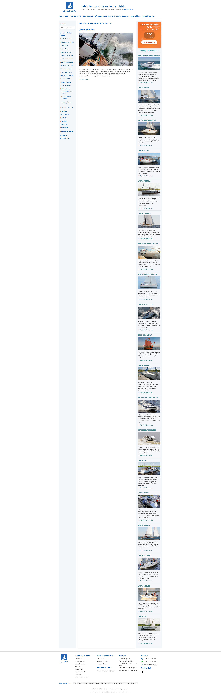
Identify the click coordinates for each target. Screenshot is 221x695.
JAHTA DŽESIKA (144, 181)
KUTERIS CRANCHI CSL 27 (148, 398)
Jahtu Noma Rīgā (66, 52)
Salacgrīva (114, 683)
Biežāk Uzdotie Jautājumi (82, 677)
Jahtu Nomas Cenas (80, 661)
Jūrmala (79, 683)
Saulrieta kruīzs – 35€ (67, 42)
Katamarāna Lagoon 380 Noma (106, 671)
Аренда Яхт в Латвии (124, 692)
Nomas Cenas (88, 16)
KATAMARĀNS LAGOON (147, 120)
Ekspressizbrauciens (67, 65)
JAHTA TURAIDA (144, 213)
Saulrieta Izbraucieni (80, 672)
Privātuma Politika (95, 692)
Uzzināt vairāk (84, 79)
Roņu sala (107, 683)
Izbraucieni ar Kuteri (102, 661)
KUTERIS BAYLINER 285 (147, 430)
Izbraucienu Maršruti (67, 107)
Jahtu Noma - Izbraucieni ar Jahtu (103, 6)
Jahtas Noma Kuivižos (67, 62)
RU (153, 16)
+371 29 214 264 (65, 138)
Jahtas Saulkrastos (66, 59)
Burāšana (64, 117)
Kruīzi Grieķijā (65, 114)
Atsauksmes (64, 127)
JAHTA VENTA (143, 493)
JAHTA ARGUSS (144, 586)
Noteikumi (64, 121)
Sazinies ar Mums (112, 692)
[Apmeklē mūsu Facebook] (142, 671)
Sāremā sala (134, 683)
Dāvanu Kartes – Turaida (67, 97)
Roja (102, 683)
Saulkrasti (91, 683)
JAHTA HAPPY (143, 88)
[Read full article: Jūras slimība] (106, 49)
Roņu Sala (64, 111)
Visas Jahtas (76, 16)
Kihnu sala (126, 683)
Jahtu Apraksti (114, 16)
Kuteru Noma (65, 49)
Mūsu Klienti (64, 124)
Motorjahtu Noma (66, 69)
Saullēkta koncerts (66, 39)
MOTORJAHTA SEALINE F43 (148, 244)
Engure (85, 683)
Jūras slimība (86, 29)
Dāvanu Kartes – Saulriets (67, 103)
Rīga (74, 683)
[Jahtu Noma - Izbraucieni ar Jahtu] (69, 658)
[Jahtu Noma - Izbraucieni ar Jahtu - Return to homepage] (69, 7)
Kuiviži (120, 683)
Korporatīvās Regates (67, 75)
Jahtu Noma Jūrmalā (67, 55)
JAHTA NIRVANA (144, 365)
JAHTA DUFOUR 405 (145, 304)
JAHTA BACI (142, 460)
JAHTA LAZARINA (145, 555)
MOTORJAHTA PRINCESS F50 (149, 55)
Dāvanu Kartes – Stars (67, 92)
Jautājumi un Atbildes (67, 131)
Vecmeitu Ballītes (66, 78)
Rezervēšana (136, 16)
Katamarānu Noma (66, 72)
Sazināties (147, 16)
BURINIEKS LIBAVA (145, 335)
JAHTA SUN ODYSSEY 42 (147, 274)
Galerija (125, 16)
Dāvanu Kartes (101, 16)
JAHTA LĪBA (142, 616)
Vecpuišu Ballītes (66, 82)
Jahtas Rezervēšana (80, 664)
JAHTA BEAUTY (144, 525)
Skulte (97, 683)
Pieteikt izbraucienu (146, 83)
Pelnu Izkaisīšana (66, 85)
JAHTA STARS (143, 150)
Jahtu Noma (64, 16)
